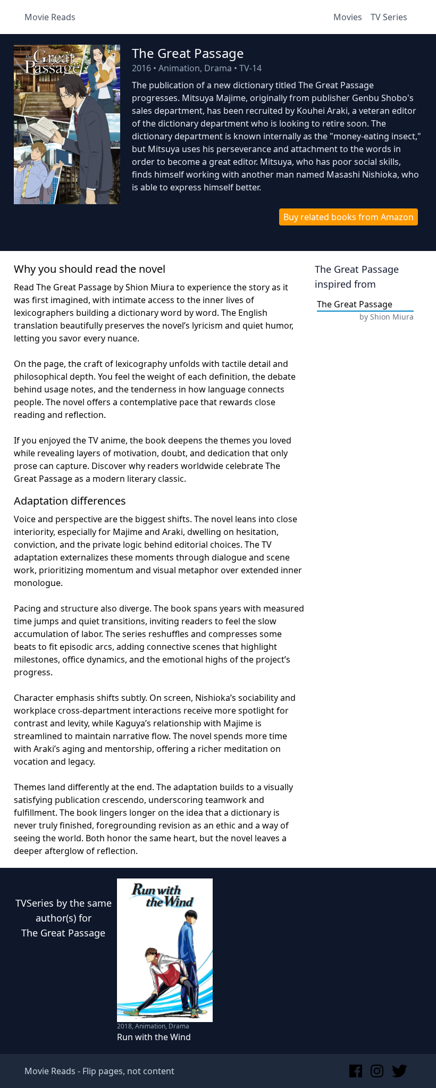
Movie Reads (50, 17)
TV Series (389, 17)
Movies (347, 17)
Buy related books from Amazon (348, 217)
